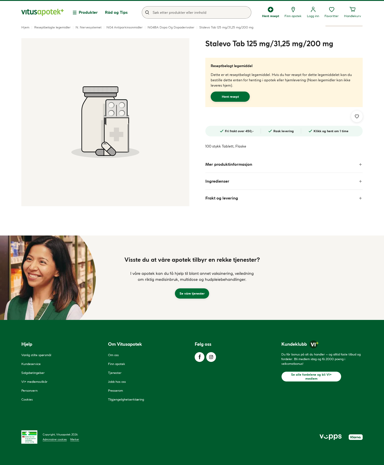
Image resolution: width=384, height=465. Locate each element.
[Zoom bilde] (105, 122)
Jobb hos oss (117, 382)
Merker (74, 439)
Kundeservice (31, 364)
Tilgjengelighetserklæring (126, 399)
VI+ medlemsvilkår (34, 382)
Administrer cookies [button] (55, 439)
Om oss (113, 355)
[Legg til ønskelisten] (357, 116)
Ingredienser (217, 181)
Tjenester (115, 373)
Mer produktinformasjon (228, 164)
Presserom (115, 391)
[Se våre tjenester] (192, 277)
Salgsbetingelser (33, 373)
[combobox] (196, 12)
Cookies (27, 399)
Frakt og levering (221, 198)
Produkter (88, 12)
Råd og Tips (116, 12)
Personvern (29, 391)
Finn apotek (116, 364)
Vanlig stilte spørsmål (36, 355)
